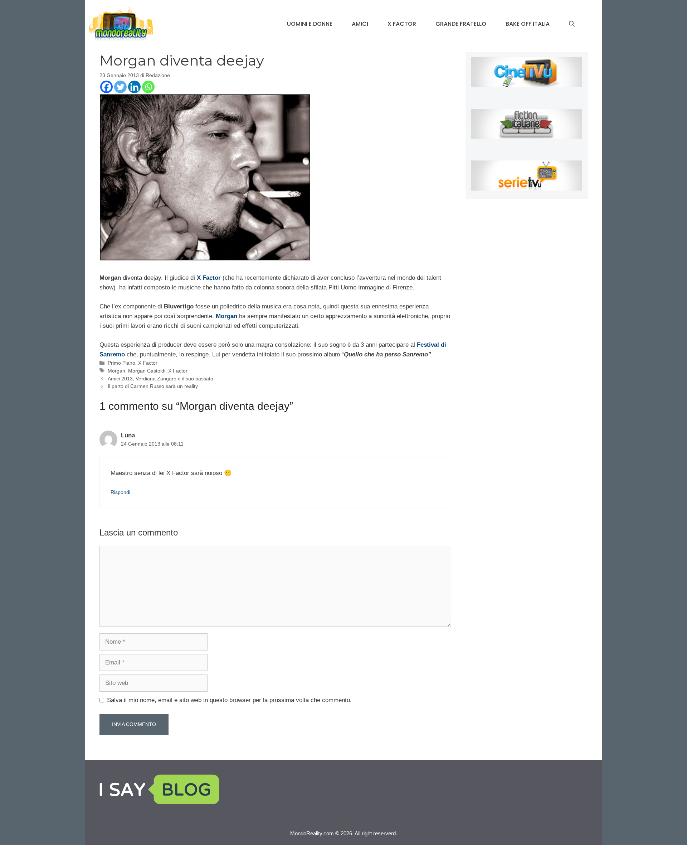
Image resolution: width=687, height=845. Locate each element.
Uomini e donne (309, 24)
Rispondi (120, 492)
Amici (360, 24)
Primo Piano (121, 363)
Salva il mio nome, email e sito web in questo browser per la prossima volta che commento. (229, 700)
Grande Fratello (460, 24)
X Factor (402, 24)
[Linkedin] (134, 87)
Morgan (116, 371)
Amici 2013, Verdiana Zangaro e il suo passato (160, 378)
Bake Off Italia (528, 24)
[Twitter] (120, 87)
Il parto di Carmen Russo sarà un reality (153, 386)
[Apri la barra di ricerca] (571, 24)
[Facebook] (106, 87)
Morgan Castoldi (146, 371)
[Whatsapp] (148, 87)
